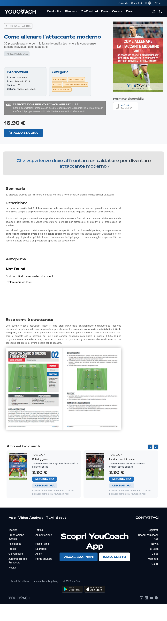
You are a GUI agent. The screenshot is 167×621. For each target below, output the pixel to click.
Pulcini (12, 549)
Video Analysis (31, 518)
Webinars (153, 559)
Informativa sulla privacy (46, 581)
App (12, 518)
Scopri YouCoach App (148, 536)
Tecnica (12, 530)
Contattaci (136, 3)
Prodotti (53, 11)
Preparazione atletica (16, 536)
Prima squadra (43, 559)
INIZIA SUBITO (114, 557)
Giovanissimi (15, 553)
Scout (61, 518)
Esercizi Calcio (110, 11)
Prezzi (130, 11)
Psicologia (14, 544)
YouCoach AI (89, 11)
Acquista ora (26, 133)
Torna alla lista (20, 26)
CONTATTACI (147, 518)
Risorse (70, 11)
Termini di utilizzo (20, 581)
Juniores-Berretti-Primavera (18, 560)
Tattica (39, 530)
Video (155, 553)
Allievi (39, 553)
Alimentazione (43, 535)
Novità (12, 567)
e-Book (154, 549)
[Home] (24, 11)
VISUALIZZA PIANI (78, 557)
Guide (155, 564)
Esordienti (41, 549)
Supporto (123, 3)
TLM (50, 518)
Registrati (153, 530)
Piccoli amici (42, 544)
